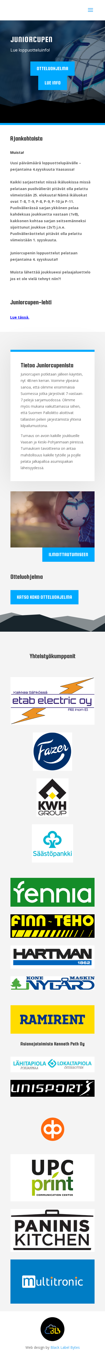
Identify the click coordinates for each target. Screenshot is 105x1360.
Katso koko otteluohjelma (44, 597)
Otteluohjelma (52, 68)
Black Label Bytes (65, 1347)
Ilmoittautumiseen (68, 554)
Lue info (53, 82)
